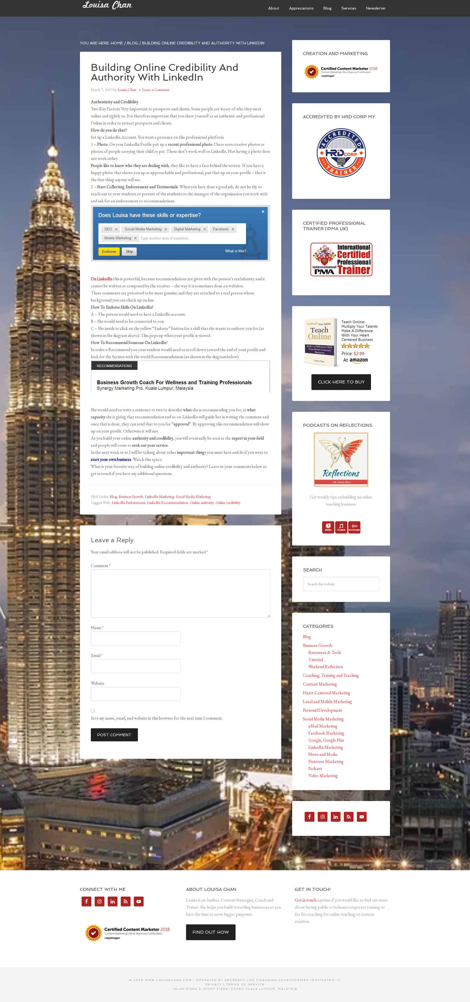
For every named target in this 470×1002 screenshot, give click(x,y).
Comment (100, 565)
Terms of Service (245, 984)
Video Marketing (323, 775)
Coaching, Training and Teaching (331, 675)
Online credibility (227, 502)
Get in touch (305, 900)
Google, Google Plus (326, 740)
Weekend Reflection (325, 666)
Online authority (202, 502)
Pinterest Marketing (326, 761)
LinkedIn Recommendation (167, 502)
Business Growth (131, 496)
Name (97, 628)
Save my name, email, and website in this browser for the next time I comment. (157, 718)
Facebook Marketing (326, 733)
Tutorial (315, 659)
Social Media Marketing (193, 496)
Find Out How (211, 932)
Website (97, 683)
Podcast (315, 768)
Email (97, 655)
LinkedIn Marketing (159, 496)
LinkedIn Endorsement (128, 502)
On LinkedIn (101, 279)
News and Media (322, 754)
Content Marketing (320, 684)
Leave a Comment (155, 89)
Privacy (213, 984)
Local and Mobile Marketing (327, 701)
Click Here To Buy (341, 382)
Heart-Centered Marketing (326, 693)
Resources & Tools (324, 652)
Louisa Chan (121, 8)
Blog (113, 496)
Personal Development (322, 710)
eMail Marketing (323, 726)
